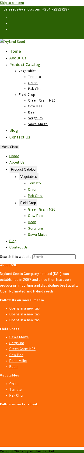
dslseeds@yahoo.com (22, 9)
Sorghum (35, 228)
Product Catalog (23, 169)
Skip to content (12, 3)
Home (14, 156)
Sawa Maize (38, 235)
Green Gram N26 (41, 209)
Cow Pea (35, 216)
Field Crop (28, 203)
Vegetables (28, 177)
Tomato (34, 183)
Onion (33, 189)
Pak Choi (35, 196)
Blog (13, 241)
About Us (17, 162)
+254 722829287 (55, 9)
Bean (32, 222)
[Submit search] (78, 257)
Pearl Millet (18, 361)
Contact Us (18, 247)
